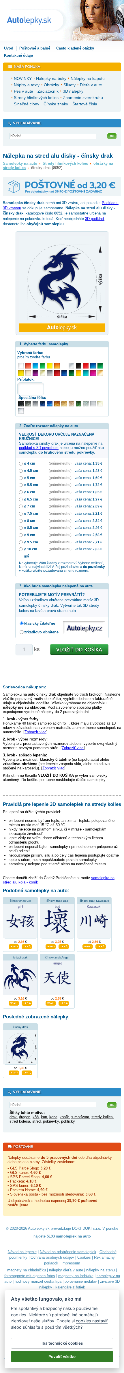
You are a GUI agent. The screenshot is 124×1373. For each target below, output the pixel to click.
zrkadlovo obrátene (41, 632)
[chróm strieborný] (21, 411)
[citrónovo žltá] (49, 365)
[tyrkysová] (85, 373)
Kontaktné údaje (18, 55)
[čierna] (78, 365)
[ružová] (93, 373)
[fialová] (35, 373)
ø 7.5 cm (31, 513)
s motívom (80, 1117)
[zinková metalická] (28, 403)
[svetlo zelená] (42, 365)
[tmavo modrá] (64, 373)
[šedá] (49, 373)
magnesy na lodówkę (75, 1276)
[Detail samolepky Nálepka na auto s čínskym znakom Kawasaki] (87, 945)
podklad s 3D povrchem (39, 448)
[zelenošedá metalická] (85, 403)
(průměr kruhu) (60, 463)
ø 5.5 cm (31, 485)
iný (26, 556)
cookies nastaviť (92, 1320)
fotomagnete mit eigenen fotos (29, 1276)
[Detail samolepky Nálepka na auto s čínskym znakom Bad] (51, 945)
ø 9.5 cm (31, 542)
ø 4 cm (29, 463)
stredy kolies (102, 1117)
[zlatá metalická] (64, 403)
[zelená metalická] (78, 403)
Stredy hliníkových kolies (65, 163)
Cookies (84, 1257)
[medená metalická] (57, 403)
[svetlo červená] (28, 365)
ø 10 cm (30, 549)
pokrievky (51, 1121)
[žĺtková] (78, 373)
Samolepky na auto (20, 163)
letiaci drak (20, 957)
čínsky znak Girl (20, 900)
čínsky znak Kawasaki (94, 900)
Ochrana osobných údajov (52, 1257)
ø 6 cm (29, 492)
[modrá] (93, 365)
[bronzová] (100, 373)
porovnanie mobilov (81, 1281)
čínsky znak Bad (57, 900)
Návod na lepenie (22, 1252)
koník (64, 1117)
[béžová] (28, 373)
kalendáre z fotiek (70, 1287)
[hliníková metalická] (35, 403)
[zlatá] (42, 373)
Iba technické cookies (62, 1343)
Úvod (8, 48)
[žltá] (21, 373)
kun (44, 1117)
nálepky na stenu (100, 1270)
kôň (36, 1117)
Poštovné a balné (34, 48)
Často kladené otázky (75, 48)
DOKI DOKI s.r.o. (86, 1228)
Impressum (70, 1263)
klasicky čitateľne (39, 623)
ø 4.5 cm (31, 470)
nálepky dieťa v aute (66, 1270)
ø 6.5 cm (31, 499)
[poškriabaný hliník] (93, 403)
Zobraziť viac (35, 732)
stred (36, 1121)
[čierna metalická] (21, 403)
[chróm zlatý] (100, 403)
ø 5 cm (29, 478)
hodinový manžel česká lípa (38, 1281)
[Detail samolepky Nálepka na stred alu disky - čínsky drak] (14, 1072)
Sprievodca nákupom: (24, 687)
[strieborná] (71, 365)
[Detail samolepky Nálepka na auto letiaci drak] (14, 1002)
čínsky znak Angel (57, 957)
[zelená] (100, 365)
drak (13, 1117)
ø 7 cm (29, 506)
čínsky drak (20, 1027)
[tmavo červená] (57, 373)
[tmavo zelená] (71, 373)
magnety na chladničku (26, 1270)
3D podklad (94, 219)
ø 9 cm (29, 535)
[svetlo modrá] (35, 365)
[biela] (21, 365)
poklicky (68, 1121)
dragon (24, 1117)
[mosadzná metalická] (71, 403)
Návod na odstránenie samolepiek (68, 1252)
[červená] (85, 365)
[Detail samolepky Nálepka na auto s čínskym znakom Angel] (51, 1002)
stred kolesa (20, 1121)
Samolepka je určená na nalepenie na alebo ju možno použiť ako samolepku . (61, 443)
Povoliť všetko (62, 1356)
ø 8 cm (29, 521)
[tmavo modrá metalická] (42, 403)
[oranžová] (57, 365)
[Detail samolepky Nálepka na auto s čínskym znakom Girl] (14, 945)
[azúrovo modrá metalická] (49, 403)
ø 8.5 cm (31, 527)
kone (53, 1117)
